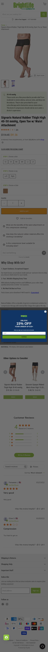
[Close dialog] (45, 312)
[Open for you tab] (6, 637)
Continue (24, 337)
